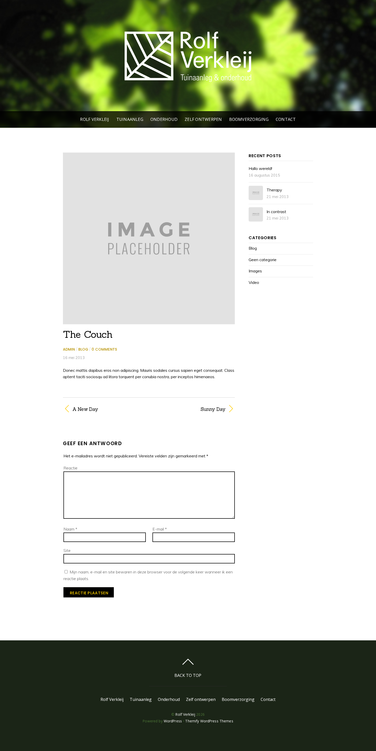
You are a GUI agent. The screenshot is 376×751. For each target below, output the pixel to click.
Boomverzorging (249, 119)
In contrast (276, 211)
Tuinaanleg (129, 119)
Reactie (70, 467)
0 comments (104, 349)
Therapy (274, 189)
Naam (70, 529)
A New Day (85, 409)
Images (255, 270)
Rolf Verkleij (94, 119)
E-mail (159, 529)
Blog (83, 349)
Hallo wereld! (260, 168)
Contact (286, 119)
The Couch (88, 334)
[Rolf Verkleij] (188, 83)
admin (69, 349)
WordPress (173, 721)
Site (67, 550)
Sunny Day (189, 409)
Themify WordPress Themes (209, 721)
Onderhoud (164, 119)
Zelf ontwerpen (203, 119)
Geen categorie (263, 259)
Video (254, 282)
